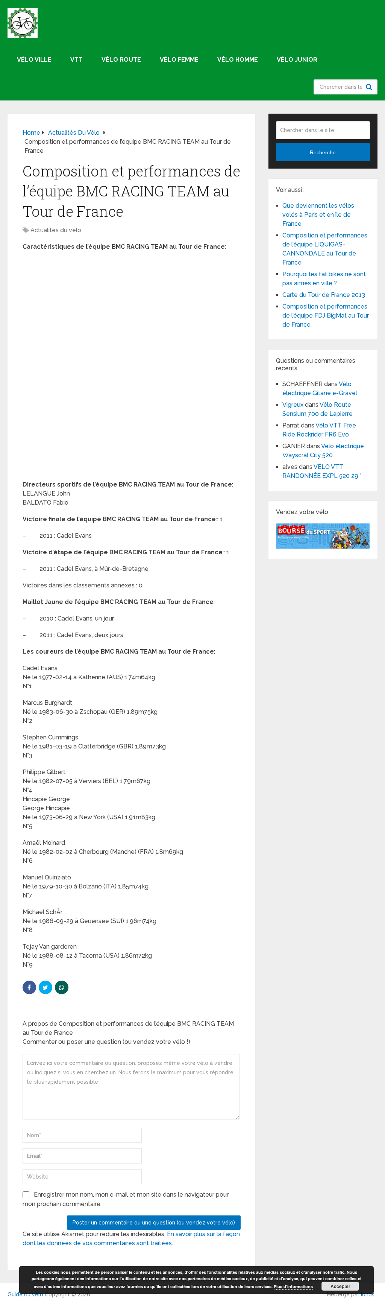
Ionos (367, 1294)
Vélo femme (179, 59)
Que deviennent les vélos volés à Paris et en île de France (318, 214)
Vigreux (292, 404)
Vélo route (121, 59)
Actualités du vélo (55, 230)
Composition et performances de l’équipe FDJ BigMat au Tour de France (325, 315)
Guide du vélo (25, 1294)
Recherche (369, 86)
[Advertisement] (132, 311)
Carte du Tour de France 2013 (323, 294)
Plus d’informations (293, 1286)
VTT (76, 59)
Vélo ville (34, 59)
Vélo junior (297, 59)
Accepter (340, 1286)
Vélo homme (237, 59)
